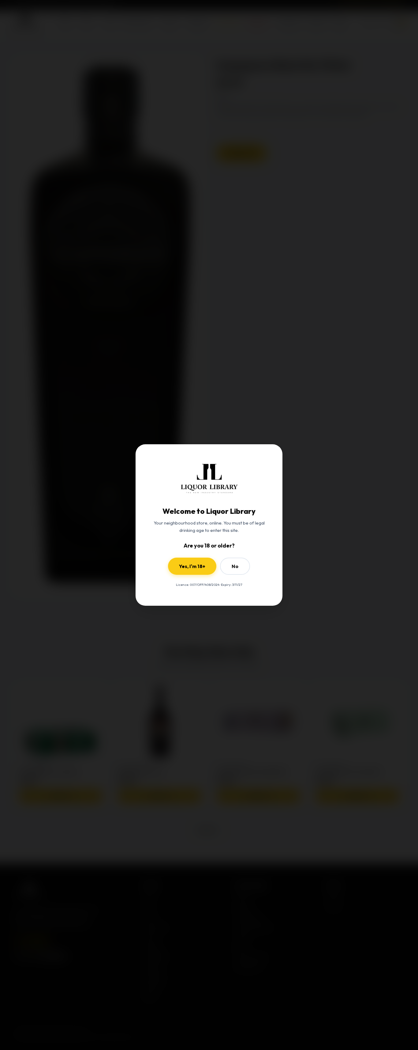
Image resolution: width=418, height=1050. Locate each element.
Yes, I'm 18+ (192, 566)
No (235, 566)
